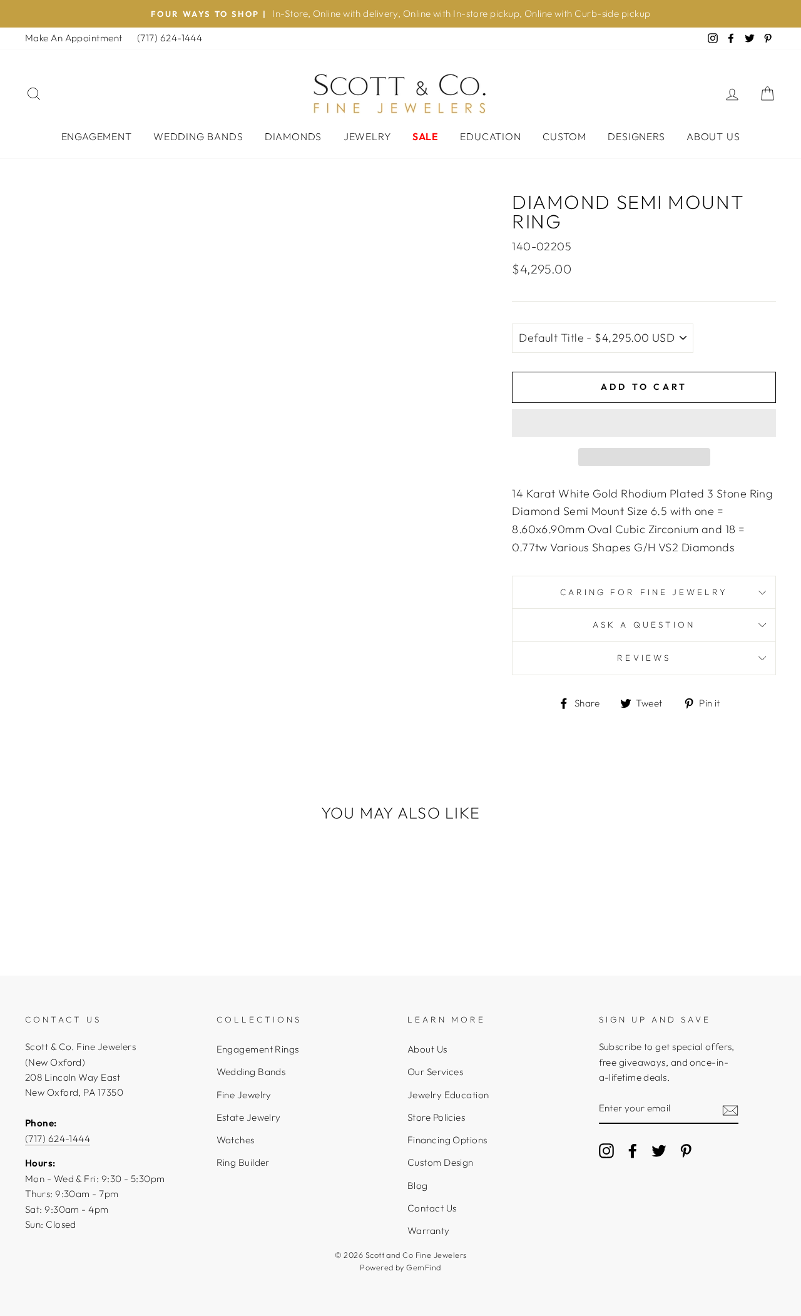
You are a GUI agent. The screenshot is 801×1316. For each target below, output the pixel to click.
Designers (636, 136)
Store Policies (436, 1117)
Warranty (428, 1231)
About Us (713, 136)
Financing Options (447, 1140)
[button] (644, 423)
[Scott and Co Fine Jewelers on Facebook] (632, 1150)
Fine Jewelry (244, 1095)
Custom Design (440, 1162)
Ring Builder (243, 1162)
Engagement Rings (258, 1049)
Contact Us (432, 1208)
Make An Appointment (74, 38)
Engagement (96, 136)
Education (490, 136)
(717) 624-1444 (169, 38)
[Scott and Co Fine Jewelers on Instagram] (606, 1150)
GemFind (423, 1267)
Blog (417, 1185)
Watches (236, 1140)
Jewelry (367, 136)
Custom (564, 136)
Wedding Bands (198, 136)
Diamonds (293, 136)
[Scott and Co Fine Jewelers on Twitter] (658, 1150)
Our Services (435, 1072)
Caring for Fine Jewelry (644, 592)
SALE (425, 136)
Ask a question (644, 624)
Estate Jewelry (249, 1117)
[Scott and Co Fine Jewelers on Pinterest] (685, 1150)
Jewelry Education (448, 1095)
